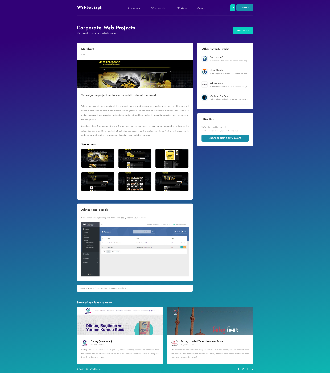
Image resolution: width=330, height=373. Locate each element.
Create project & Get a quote (225, 138)
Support (245, 8)
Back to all (243, 31)
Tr (233, 8)
